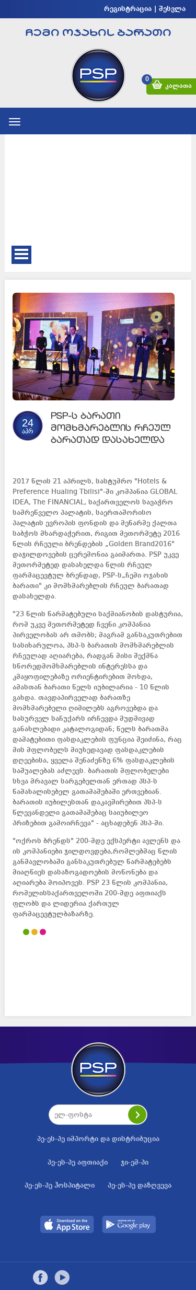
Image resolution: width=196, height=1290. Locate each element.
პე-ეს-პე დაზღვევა (139, 1185)
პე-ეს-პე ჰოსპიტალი (60, 1185)
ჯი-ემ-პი (134, 1162)
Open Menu (21, 255)
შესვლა (172, 9)
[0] (157, 86)
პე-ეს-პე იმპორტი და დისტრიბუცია (98, 1139)
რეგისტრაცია (128, 9)
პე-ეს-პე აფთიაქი (78, 1162)
